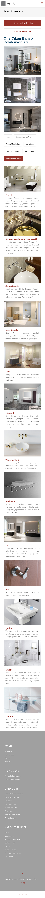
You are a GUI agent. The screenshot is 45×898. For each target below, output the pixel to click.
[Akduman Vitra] (8, 3)
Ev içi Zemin (9, 836)
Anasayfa (8, 751)
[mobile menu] (42, 3)
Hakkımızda (9, 755)
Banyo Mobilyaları (12, 797)
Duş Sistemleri (10, 804)
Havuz (7, 846)
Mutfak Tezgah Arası (13, 839)
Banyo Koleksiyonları (13, 776)
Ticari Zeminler (10, 850)
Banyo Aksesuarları (12, 815)
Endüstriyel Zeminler (13, 853)
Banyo (7, 832)
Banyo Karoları (10, 818)
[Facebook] (21, 883)
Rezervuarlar (10, 811)
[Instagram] (24, 883)
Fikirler (7, 758)
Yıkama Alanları (11, 808)
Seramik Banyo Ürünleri (14, 794)
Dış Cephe (9, 857)
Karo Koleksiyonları (12, 779)
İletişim (8, 762)
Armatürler (9, 801)
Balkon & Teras (10, 843)
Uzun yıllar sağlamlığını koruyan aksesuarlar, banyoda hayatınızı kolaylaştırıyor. (22, 592)
